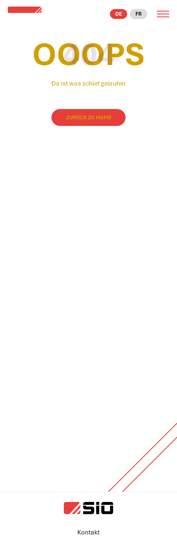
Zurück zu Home (88, 117)
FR (138, 13)
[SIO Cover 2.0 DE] (33, 14)
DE (118, 13)
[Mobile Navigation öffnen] (163, 14)
